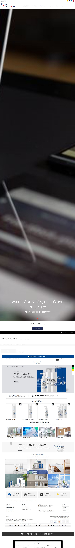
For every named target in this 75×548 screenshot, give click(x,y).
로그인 (2, 1)
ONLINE (51, 5)
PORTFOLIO (43, 5)
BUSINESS (34, 5)
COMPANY (25, 5)
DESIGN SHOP (60, 5)
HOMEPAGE (37, 328)
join (5, 1)
